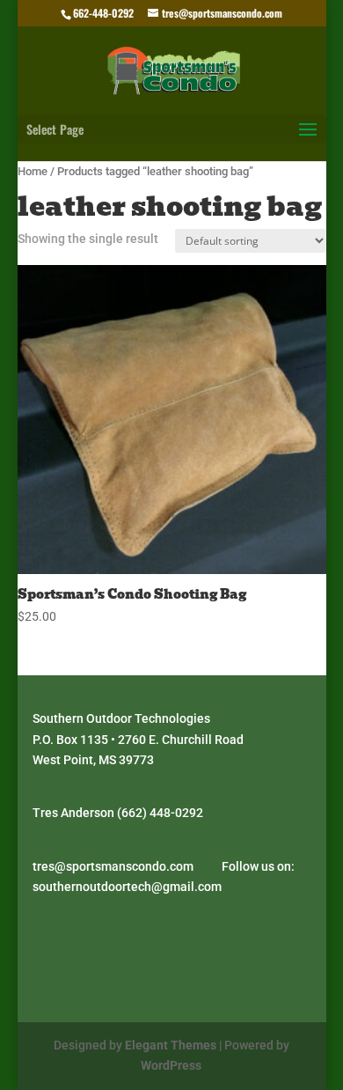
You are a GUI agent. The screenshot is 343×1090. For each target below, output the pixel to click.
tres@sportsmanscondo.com (113, 866)
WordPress (171, 1065)
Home (32, 171)
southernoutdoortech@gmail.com (127, 887)
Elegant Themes (170, 1045)
